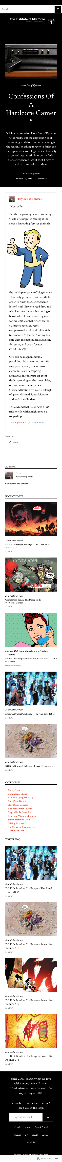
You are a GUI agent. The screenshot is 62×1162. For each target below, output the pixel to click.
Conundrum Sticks (17, 794)
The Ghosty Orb (16, 831)
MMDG (9, 552)
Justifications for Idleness (20, 809)
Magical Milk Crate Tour (17, 651)
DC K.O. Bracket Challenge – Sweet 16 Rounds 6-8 (30, 766)
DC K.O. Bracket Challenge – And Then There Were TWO (27, 546)
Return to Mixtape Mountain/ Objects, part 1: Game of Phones (31, 660)
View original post (18, 423)
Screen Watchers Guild (19, 820)
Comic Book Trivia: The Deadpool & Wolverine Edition (23, 601)
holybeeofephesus (31, 174)
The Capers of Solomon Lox (21, 827)
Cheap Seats (14, 790)
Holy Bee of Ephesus (31, 85)
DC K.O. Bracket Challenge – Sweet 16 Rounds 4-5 (28, 1002)
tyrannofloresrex (13, 666)
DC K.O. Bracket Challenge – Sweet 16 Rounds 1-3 (28, 1058)
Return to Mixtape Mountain (22, 816)
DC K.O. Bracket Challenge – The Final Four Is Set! (30, 714)
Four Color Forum (14, 541)
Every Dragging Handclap (20, 798)
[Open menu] (31, 34)
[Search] (58, 9)
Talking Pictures (16, 824)
